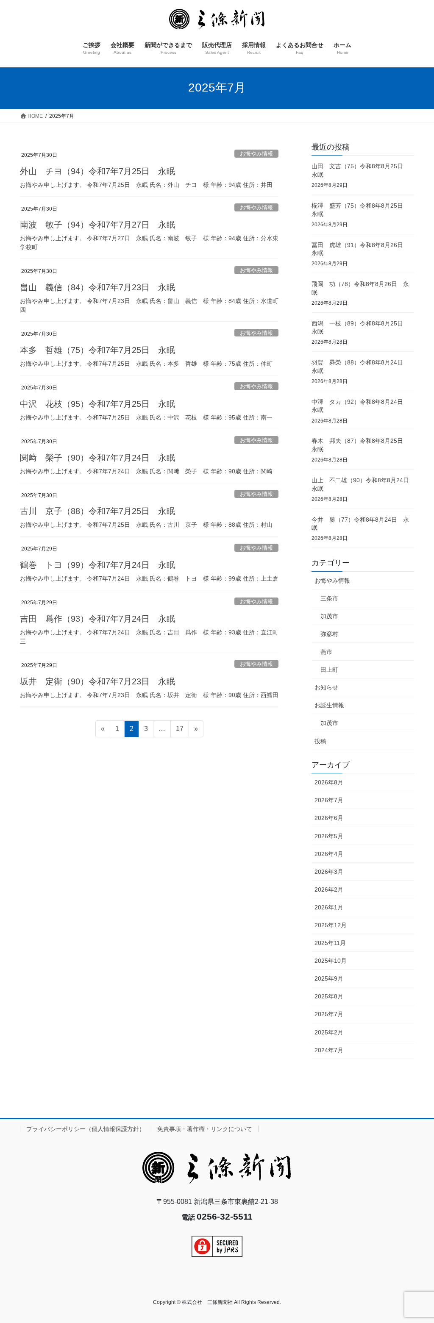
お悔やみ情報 (256, 153)
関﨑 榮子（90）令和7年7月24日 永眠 (97, 457)
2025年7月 (328, 1014)
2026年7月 (328, 800)
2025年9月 (328, 978)
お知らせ (326, 687)
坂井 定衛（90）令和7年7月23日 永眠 (97, 681)
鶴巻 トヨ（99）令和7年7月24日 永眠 (97, 565)
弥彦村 (329, 634)
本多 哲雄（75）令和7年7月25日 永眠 (97, 350)
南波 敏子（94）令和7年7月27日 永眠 (97, 224)
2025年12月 (330, 925)
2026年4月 (328, 853)
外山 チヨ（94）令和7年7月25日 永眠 (97, 171)
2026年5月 (328, 836)
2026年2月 (328, 889)
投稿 (320, 741)
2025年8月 (328, 996)
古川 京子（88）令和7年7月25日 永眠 (97, 511)
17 (179, 731)
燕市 (326, 651)
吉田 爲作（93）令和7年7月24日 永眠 (97, 618)
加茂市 (329, 616)
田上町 (329, 669)
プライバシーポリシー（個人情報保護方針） (85, 1129)
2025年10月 (330, 960)
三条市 (329, 598)
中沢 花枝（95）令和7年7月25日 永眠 (97, 404)
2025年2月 (328, 1032)
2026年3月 (328, 871)
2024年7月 (328, 1050)
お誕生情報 (329, 705)
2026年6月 (328, 817)
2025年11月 (330, 942)
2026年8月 (328, 782)
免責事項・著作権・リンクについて (204, 1129)
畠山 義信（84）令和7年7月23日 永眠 (97, 287)
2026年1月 (328, 907)
